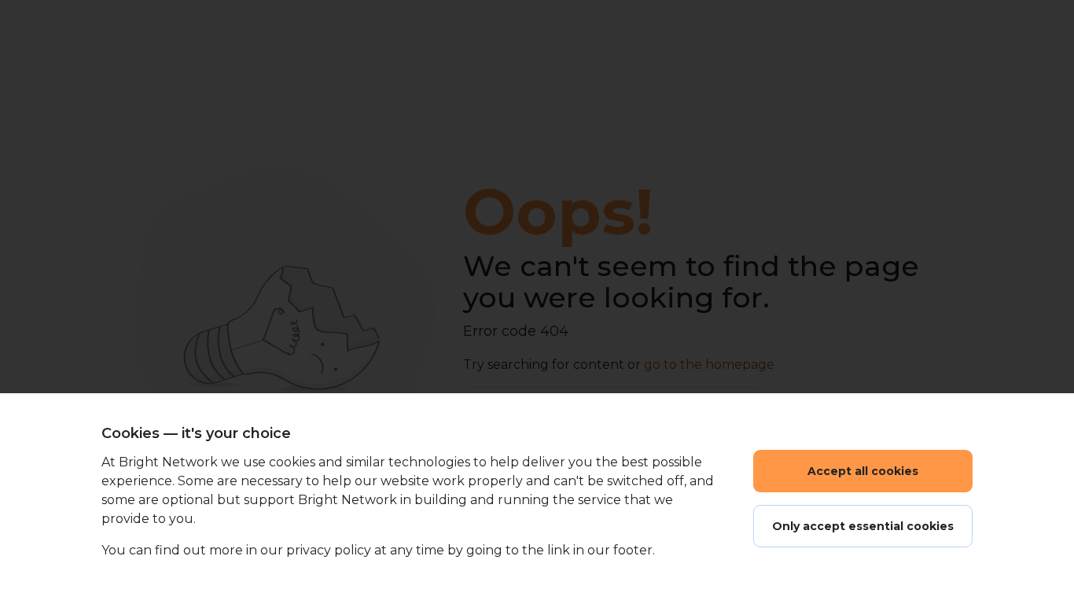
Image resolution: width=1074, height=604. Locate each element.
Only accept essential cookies (863, 526)
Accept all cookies (862, 471)
